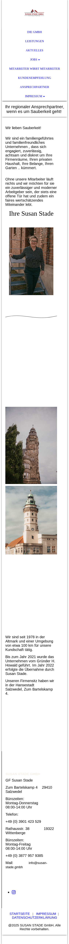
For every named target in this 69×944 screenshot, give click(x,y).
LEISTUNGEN (34, 41)
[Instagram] (14, 892)
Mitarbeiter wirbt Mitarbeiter (34, 68)
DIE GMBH (34, 32)
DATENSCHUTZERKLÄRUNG (34, 917)
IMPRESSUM (33, 96)
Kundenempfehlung (34, 77)
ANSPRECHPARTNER (34, 87)
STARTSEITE (20, 914)
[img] (34, 14)
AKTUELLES (34, 50)
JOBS (33, 59)
